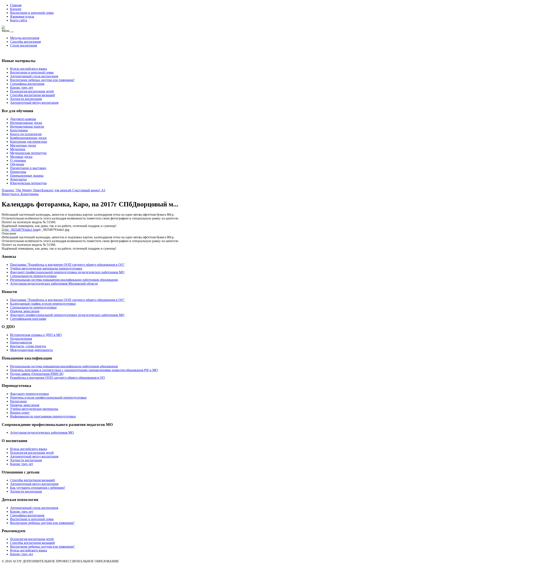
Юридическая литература (28, 183)
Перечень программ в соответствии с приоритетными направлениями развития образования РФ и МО (84, 370)
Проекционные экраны (26, 175)
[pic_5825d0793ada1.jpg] (19, 229)
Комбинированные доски (28, 138)
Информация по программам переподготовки (43, 416)
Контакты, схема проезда (28, 346)
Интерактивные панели (27, 126)
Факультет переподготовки (29, 394)
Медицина (17, 149)
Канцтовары (19, 130)
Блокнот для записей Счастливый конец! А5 (73, 190)
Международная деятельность (31, 350)
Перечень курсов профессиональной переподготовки (48, 397)
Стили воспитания (23, 45)
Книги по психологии (26, 134)
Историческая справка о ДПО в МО (36, 335)
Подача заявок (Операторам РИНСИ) (36, 374)
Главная (15, 5)
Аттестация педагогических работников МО (42, 432)
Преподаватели (21, 342)
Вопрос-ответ (20, 412)
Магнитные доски (23, 145)
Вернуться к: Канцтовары (20, 194)
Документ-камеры (23, 119)
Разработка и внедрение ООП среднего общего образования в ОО (57, 377)
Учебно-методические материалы (34, 409)
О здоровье (18, 160)
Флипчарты (18, 179)
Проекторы (18, 172)
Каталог (16, 9)
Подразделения (21, 338)
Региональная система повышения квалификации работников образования (64, 366)
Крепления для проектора (28, 141)
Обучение (17, 164)
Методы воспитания (24, 38)
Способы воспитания (25, 41)
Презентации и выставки (28, 168)
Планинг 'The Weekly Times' (22, 190)
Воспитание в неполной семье (32, 12)
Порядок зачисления (24, 405)
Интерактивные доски (26, 122)
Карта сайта (18, 20)
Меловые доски (21, 156)
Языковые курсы (22, 16)
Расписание (18, 401)
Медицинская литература (28, 153)
